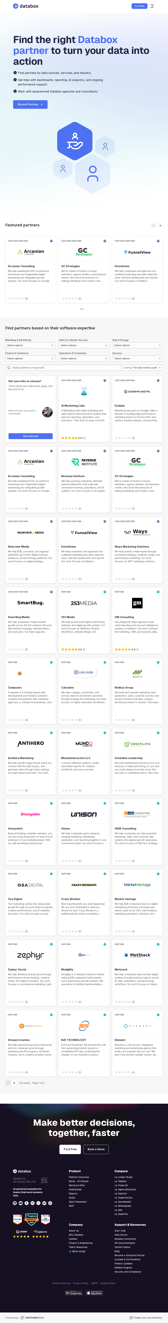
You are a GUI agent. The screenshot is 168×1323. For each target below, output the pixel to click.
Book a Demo (96, 1149)
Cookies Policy (108, 1283)
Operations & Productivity (72, 353)
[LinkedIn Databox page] (15, 1203)
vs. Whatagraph (123, 1206)
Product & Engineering (80, 1243)
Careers (73, 1239)
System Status (122, 1247)
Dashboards (75, 1189)
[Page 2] (86, 309)
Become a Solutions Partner (130, 1255)
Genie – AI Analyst (79, 1181)
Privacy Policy (80, 1283)
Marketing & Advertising (18, 340)
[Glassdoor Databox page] (45, 1203)
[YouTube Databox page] (21, 1203)
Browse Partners (28, 104)
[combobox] (30, 345)
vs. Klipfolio (121, 1193)
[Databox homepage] (152, 6)
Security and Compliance (128, 1271)
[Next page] (14, 1083)
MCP (71, 1206)
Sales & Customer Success (73, 340)
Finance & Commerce (16, 353)
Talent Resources (78, 1247)
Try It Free (139, 6)
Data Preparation (78, 1201)
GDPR (94, 1283)
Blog (117, 1251)
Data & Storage (120, 340)
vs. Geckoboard (123, 1201)
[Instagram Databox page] (33, 1203)
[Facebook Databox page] (27, 1203)
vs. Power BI (121, 1185)
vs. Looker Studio (124, 1177)
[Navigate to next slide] (160, 225)
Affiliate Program (123, 1267)
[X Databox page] (39, 1203)
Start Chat (120, 1230)
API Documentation (125, 1243)
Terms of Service (61, 1283)
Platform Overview (79, 1177)
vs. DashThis (121, 1214)
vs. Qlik (118, 1210)
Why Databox (76, 1234)
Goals (72, 1197)
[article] (30, 269)
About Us (74, 1230)
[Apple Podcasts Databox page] (50, 1203)
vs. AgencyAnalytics (125, 1189)
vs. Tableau (120, 1181)
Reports (73, 1193)
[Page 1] (81, 309)
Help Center (121, 1234)
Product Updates (123, 1263)
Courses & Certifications (127, 1259)
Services (117, 353)
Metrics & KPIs (76, 1185)
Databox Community (125, 1239)
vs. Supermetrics (123, 1197)
